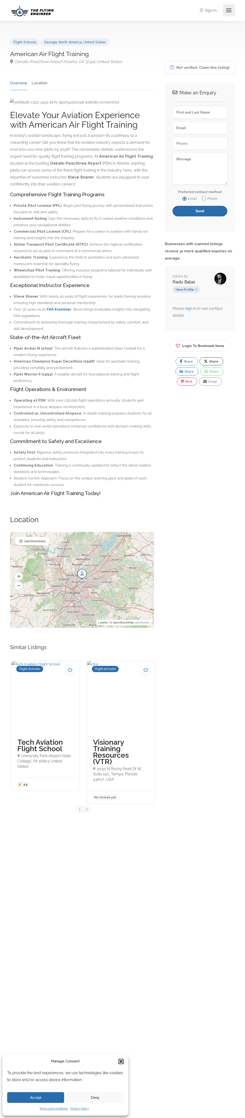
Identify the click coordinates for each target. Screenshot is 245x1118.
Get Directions (34, 541)
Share (188, 361)
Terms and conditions (53, 1108)
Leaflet (103, 622)
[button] (121, 1061)
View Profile (184, 289)
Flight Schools (24, 42)
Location (39, 83)
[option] (45, 725)
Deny (95, 1097)
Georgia (50, 42)
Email (212, 381)
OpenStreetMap (123, 622)
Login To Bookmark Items (203, 346)
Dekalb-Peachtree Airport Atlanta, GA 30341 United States (68, 61)
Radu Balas (184, 281)
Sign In (210, 10)
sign (189, 308)
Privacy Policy (79, 1108)
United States (95, 42)
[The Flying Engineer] (32, 10)
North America (70, 42)
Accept (35, 1097)
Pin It (188, 381)
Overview (18, 83)
